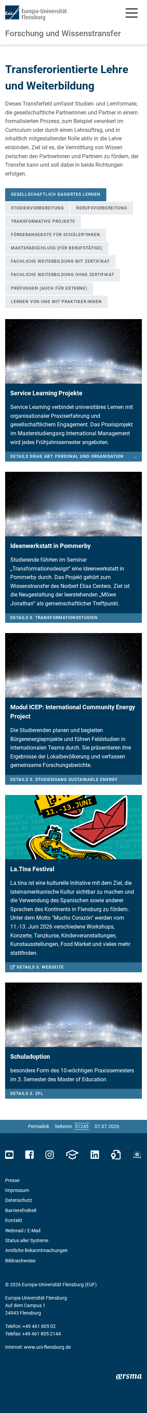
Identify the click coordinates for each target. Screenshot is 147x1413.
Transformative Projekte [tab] (43, 221)
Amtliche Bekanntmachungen (36, 1250)
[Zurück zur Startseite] (36, 12)
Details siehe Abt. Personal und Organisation (135, 456)
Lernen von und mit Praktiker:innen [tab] (56, 301)
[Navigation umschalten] (131, 13)
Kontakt (13, 1220)
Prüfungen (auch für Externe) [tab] (49, 288)
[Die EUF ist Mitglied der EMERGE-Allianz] (137, 1155)
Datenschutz (18, 1200)
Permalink (38, 1126)
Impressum (17, 1190)
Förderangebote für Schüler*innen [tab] (55, 234)
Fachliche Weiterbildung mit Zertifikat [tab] (60, 261)
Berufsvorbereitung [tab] (101, 208)
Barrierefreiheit (21, 1210)
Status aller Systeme (26, 1240)
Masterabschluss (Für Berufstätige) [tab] (57, 248)
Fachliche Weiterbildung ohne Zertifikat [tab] (62, 274)
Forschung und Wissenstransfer (63, 33)
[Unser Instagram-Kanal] (49, 1155)
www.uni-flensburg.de (47, 1347)
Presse (12, 1180)
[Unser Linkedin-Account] (94, 1155)
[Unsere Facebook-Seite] (29, 1155)
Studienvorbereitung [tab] (37, 208)
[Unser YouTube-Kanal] (9, 1155)
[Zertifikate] (116, 1155)
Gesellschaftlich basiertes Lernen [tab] (56, 194)
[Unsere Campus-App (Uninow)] (72, 1155)
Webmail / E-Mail (22, 1230)
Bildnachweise (20, 1260)
